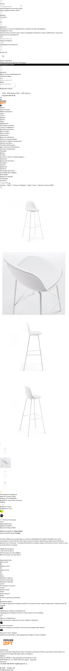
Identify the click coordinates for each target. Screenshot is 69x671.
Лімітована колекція (7, 125)
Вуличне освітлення (7, 137)
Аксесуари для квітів (7, 170)
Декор (15, 62)
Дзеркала (3, 167)
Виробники (17, 652)
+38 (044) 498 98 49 (8, 95)
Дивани (2, 117)
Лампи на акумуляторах (8, 139)
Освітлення (9, 62)
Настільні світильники (7, 149)
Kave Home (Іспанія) (15, 500)
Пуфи (2, 113)
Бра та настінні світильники (9, 147)
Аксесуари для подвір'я (8, 172)
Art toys (2, 155)
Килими (2, 165)
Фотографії (4, 174)
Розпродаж (22, 62)
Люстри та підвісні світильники (11, 141)
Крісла (2, 119)
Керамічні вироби (6, 176)
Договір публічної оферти (23, 654)
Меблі (2, 62)
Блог (23, 652)
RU (1, 99)
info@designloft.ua (20, 663)
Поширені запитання (32, 652)
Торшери (3, 151)
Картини (3, 169)
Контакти (3, 180)
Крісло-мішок (5, 109)
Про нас (3, 652)
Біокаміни (3, 159)
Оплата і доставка (46, 652)
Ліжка (2, 121)
